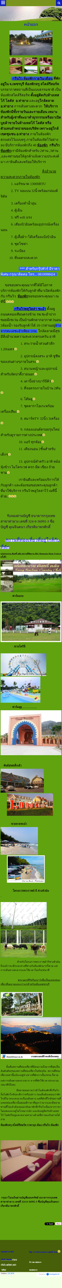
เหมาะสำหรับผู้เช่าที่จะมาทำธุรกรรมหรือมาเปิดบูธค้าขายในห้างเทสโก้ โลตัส (31, 117)
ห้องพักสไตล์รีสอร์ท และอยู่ (30, 100)
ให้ (46, 106)
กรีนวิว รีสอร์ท (6, 1259)
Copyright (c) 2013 (7, 1251)
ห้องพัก (42, 145)
